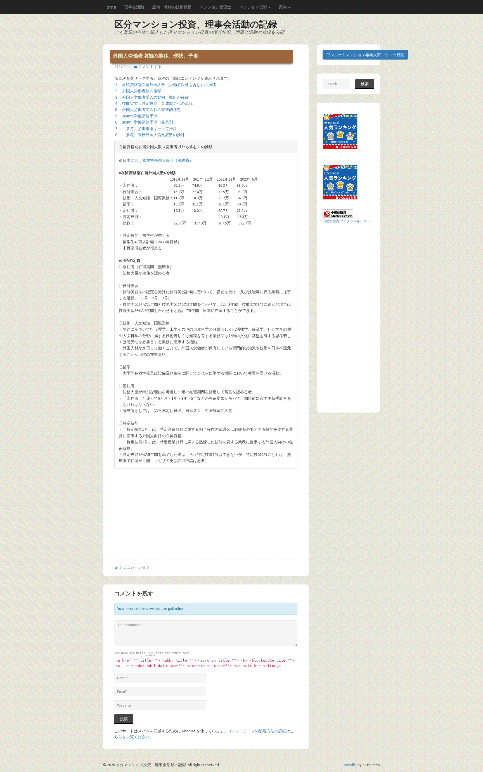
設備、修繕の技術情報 (171, 7)
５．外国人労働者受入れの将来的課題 (147, 109)
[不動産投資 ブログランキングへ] (338, 213)
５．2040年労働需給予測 (135, 116)
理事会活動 (134, 7)
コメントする (150, 66)
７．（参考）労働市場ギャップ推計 (145, 128)
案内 (283, 7)
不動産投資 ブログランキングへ (346, 221)
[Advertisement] (161, 519)
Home (109, 7)
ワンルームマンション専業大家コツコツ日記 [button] (365, 54)
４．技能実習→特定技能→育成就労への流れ (153, 103)
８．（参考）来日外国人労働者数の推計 (149, 134)
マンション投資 (254, 7)
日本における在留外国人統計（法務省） (158, 160)
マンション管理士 (215, 7)
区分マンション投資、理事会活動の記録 (195, 24)
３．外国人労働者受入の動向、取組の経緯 (151, 97)
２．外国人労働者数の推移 (137, 90)
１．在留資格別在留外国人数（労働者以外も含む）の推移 (165, 84)
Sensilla (350, 764)
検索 (365, 83)
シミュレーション (134, 567)
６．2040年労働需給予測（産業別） (145, 122)
